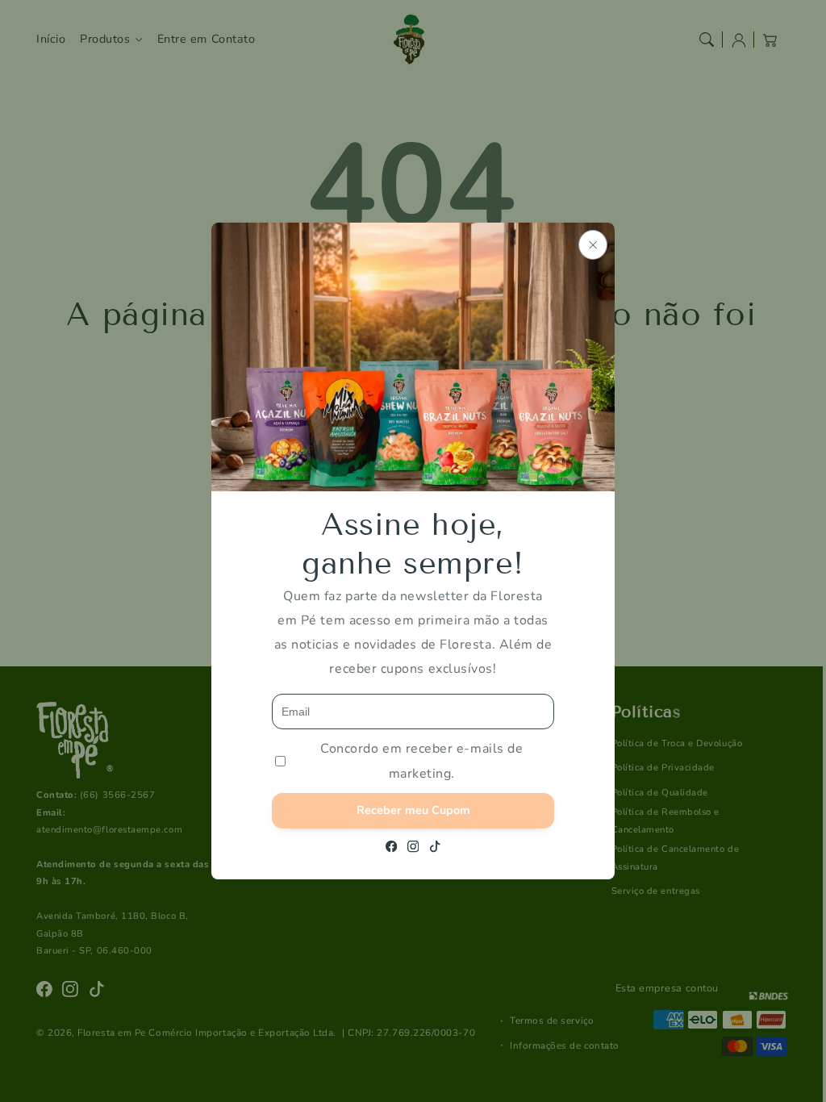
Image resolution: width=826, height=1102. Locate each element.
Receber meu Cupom (413, 810)
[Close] (592, 245)
